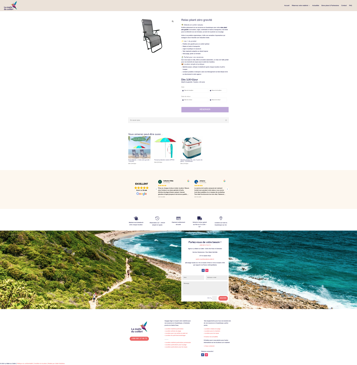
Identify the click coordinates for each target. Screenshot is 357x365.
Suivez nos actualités (211, 337)
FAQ (350, 5)
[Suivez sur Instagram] (206, 270)
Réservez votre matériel (300, 5)
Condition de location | (41, 363)
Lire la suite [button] (191, 197)
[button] (172, 21)
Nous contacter (209, 346)
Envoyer (223, 298)
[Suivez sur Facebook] (203, 270)
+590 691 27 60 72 (205, 245)
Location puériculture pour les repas (176, 347)
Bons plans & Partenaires (330, 5)
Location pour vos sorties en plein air (176, 333)
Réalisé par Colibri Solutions (56, 363)
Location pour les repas (211, 333)
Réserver (205, 110)
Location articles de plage (173, 331)
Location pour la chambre (212, 331)
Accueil (286, 5)
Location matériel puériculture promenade (178, 342)
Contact (344, 5)
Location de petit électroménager (175, 335)
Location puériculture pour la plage (175, 345)
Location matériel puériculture (174, 329)
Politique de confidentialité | (25, 363)
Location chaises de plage (212, 329)
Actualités (315, 5)
